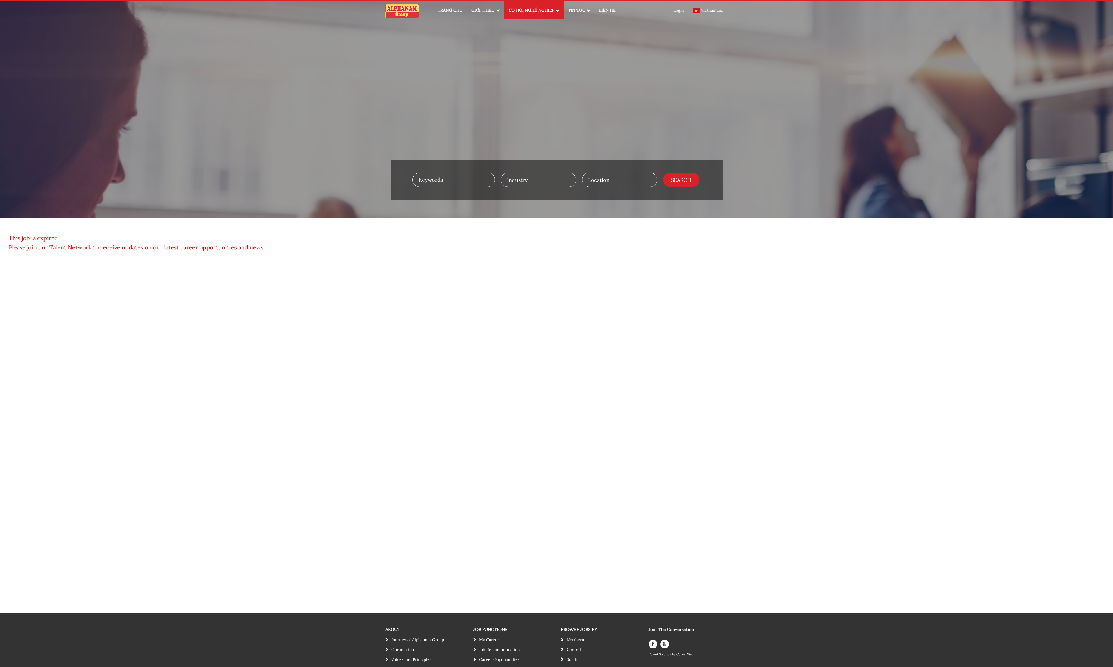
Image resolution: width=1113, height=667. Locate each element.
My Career (489, 639)
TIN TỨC (576, 10)
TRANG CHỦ (450, 10)
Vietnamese (712, 10)
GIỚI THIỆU (483, 10)
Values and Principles (411, 659)
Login (678, 10)
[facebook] (653, 644)
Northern (575, 639)
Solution (665, 654)
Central (574, 649)
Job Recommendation (499, 649)
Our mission (402, 649)
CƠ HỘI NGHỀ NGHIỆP (531, 10)
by (674, 654)
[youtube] (664, 644)
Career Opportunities (499, 659)
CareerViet (684, 654)
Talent (654, 654)
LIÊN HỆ (607, 10)
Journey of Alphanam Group (417, 639)
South (572, 659)
